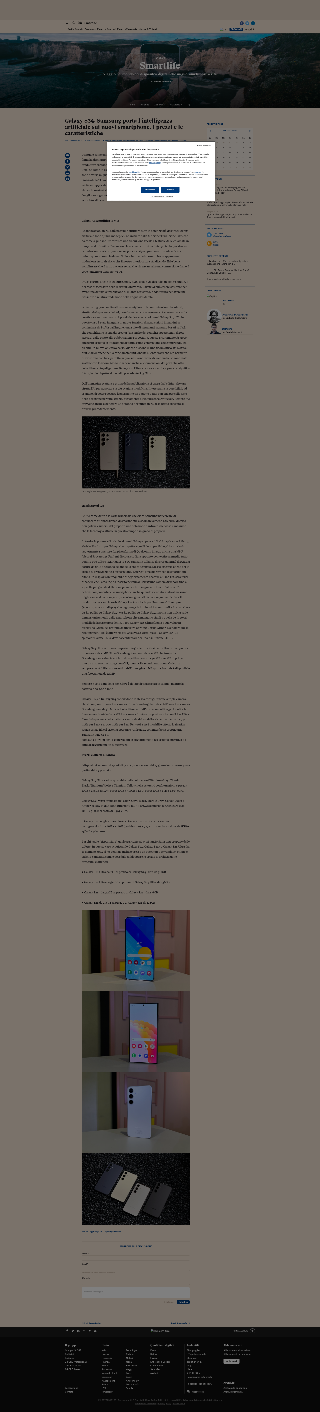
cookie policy (155, 163)
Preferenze (150, 190)
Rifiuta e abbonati (204, 145)
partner (198, 172)
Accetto (170, 190)
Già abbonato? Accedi (161, 196)
